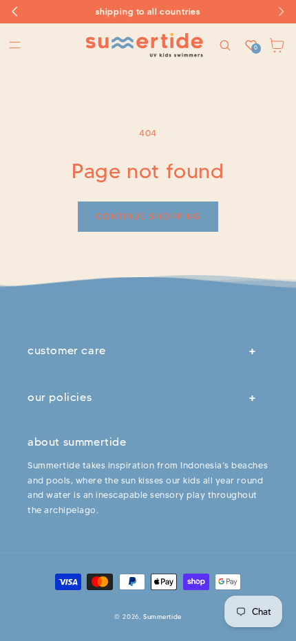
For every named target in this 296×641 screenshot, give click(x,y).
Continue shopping (148, 216)
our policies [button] (60, 397)
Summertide (162, 616)
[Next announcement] (281, 11)
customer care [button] (67, 350)
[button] (15, 45)
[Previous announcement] (15, 11)
